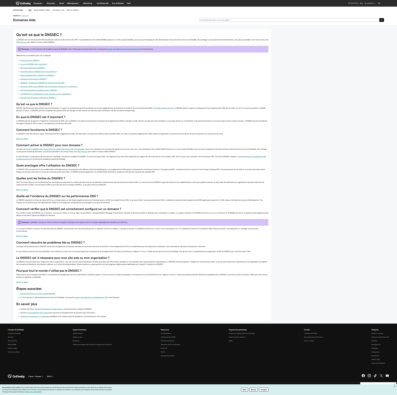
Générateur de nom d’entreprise (170, 344)
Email (61, 3)
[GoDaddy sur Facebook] (363, 377)
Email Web (164, 348)
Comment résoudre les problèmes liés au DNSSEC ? (39, 90)
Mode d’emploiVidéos (42, 10)
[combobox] (289, 20)
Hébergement (375, 352)
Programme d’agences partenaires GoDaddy (242, 333)
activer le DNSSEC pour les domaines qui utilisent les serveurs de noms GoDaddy (55, 149)
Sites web (374, 340)
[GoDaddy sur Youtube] (387, 377)
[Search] (381, 20)
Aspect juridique (12, 348)
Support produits (78, 333)
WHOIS (163, 352)
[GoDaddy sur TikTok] (375, 377)
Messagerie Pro (376, 344)
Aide (29, 10)
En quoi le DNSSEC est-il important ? (33, 64)
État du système (73, 10)
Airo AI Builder (118, 3)
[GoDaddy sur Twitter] (381, 377)
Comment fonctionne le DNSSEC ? (33, 68)
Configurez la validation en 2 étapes (33, 316)
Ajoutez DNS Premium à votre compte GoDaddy (37, 293)
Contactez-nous (58, 10)
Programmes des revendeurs (237, 337)
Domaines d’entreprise (167, 340)
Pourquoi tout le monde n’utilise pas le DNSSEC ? (38, 97)
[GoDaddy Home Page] (16, 376)
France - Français (34, 376)
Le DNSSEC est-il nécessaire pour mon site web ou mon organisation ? (46, 94)
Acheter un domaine (377, 333)
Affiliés (231, 340)
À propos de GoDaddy (14, 333)
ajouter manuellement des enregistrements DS (124, 49)
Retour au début (22, 139)
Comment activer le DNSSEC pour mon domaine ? (38, 71)
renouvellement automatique (38, 312)
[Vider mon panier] (379, 3)
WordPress (374, 348)
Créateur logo (375, 359)
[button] (394, 384)
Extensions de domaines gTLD (380, 337)
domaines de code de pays (52, 309)
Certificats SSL (103, 3)
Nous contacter (12, 340)
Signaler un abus (77, 337)
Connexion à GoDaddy (310, 333)
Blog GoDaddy (12, 344)
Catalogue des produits (167, 355)
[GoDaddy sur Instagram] (369, 377)
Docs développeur (166, 333)
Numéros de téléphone (378, 363)
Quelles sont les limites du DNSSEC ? (33, 79)
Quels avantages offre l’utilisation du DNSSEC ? (37, 75)
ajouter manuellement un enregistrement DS (91, 297)
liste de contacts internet (164, 108)
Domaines (24, 15)
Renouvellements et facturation (313, 337)
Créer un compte (309, 340)
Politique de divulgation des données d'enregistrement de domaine (92, 344)
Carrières (10, 337)
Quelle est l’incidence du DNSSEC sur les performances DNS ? (42, 83)
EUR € (49, 376)
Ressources (76, 340)
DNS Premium (21, 42)
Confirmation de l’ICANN (168, 337)
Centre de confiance (14, 352)
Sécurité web (375, 355)
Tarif (129, 3)
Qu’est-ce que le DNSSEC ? (30, 60)
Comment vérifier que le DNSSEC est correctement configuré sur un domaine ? (49, 86)
